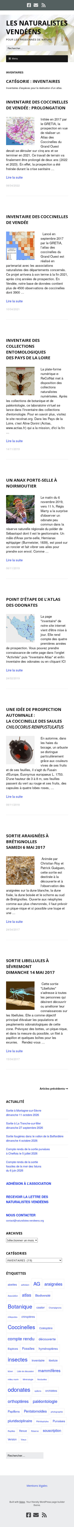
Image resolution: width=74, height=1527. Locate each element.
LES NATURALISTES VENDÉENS (37, 27)
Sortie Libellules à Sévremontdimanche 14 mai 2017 (30, 966)
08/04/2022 (13, 185)
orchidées (51, 1390)
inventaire (38, 1360)
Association (13, 1295)
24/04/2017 (13, 929)
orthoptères (18, 1401)
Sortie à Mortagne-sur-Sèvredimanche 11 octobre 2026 (23, 1112)
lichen (10, 1371)
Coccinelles (21, 1327)
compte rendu (21, 1338)
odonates (19, 1389)
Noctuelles (42, 1379)
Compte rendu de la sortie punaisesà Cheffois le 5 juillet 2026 (28, 1151)
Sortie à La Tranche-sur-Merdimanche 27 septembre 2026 (24, 1125)
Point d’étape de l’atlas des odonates (33, 602)
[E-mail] (35, 5)
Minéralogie (28, 1379)
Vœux (23, 1439)
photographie (57, 1411)
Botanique (20, 1306)
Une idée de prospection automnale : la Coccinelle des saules (35, 717)
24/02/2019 (13, 678)
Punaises (59, 1421)
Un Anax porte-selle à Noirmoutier (31, 483)
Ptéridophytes (42, 1421)
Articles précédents (52, 1088)
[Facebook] (29, 5)
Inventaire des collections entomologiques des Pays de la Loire (28, 348)
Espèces (13, 1349)
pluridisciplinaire (20, 1420)
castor (40, 1307)
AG (36, 1283)
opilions (38, 1390)
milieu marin (13, 1379)
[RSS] (43, 5)
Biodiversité (42, 1295)
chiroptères (28, 1317)
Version (12, 1439)
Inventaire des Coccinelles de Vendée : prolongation (37, 104)
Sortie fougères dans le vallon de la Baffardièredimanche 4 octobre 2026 (34, 1138)
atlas (26, 1295)
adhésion (25, 1284)
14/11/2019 (13, 449)
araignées (53, 1284)
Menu (15, 58)
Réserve (35, 1431)
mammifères (49, 1370)
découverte (47, 1339)
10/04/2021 (13, 309)
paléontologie (45, 1401)
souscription (52, 1430)
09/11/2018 (13, 804)
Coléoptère (46, 1328)
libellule (53, 1360)
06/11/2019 (13, 568)
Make (22, 1501)
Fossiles (28, 1348)
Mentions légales (37, 1485)
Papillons (14, 1411)
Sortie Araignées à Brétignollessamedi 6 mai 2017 (27, 841)
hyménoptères (48, 1348)
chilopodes (12, 1317)
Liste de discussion (25, 1371)
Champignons (55, 1307)
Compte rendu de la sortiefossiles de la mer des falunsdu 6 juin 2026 (23, 1166)
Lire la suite (14, 177)
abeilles (12, 1284)
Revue (23, 1431)
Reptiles (11, 1431)
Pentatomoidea (35, 1411)
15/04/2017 (13, 1059)
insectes (18, 1359)
